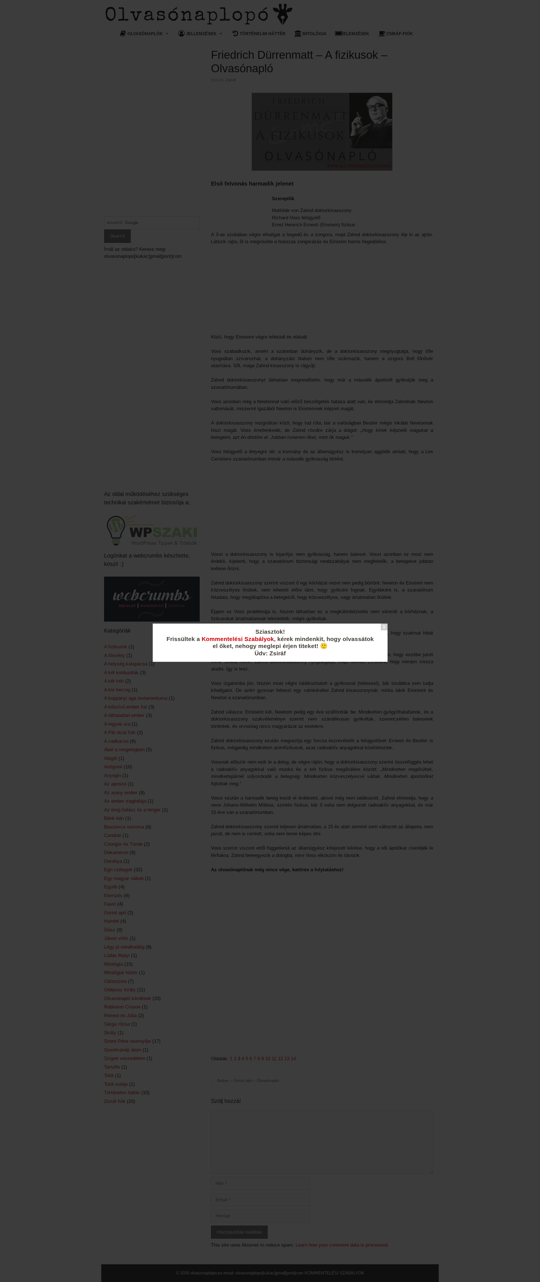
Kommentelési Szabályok (238, 639)
